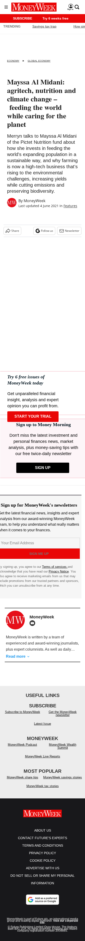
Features (70, 206)
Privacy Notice (59, 571)
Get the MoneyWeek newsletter (63, 713)
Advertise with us (42, 868)
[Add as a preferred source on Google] (42, 899)
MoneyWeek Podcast (22, 744)
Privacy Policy (42, 853)
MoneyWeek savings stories (62, 777)
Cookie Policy (42, 860)
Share (15, 231)
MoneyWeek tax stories (42, 786)
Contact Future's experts (42, 838)
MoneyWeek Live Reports (42, 756)
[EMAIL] (34, 623)
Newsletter (72, 231)
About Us (42, 830)
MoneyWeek (34, 200)
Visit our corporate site (59, 921)
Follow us (47, 231)
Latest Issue (42, 723)
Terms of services (55, 567)
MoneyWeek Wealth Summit (62, 746)
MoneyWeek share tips (22, 777)
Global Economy (39, 61)
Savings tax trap (44, 26)
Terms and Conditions (42, 845)
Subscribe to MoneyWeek (22, 712)
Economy (13, 61)
